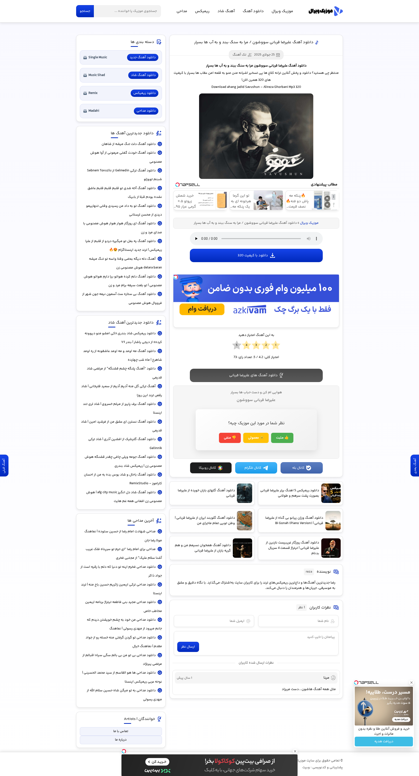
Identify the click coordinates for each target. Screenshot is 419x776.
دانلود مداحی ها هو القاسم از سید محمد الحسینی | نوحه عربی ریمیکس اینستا (122, 677)
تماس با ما (120, 731)
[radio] (275, 345)
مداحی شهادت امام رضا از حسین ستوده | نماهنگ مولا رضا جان (123, 536)
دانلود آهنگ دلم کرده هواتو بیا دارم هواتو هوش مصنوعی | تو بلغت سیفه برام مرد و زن (123, 281)
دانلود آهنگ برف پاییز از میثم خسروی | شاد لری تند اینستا (122, 408)
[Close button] (411, 682)
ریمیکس (202, 11)
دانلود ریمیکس (144, 93)
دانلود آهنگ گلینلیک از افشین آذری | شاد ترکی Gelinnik (125, 444)
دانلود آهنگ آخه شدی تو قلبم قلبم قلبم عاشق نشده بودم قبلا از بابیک (125, 193)
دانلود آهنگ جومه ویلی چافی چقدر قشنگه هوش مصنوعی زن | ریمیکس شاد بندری (123, 461)
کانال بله (298, 468)
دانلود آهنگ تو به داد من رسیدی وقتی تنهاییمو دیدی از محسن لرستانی (124, 210)
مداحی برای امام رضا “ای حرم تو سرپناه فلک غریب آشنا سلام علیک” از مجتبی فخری (124, 554)
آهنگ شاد (226, 11)
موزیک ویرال (326, 11)
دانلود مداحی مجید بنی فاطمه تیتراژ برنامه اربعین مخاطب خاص (123, 607)
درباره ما (121, 740)
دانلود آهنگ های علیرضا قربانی (253, 375)
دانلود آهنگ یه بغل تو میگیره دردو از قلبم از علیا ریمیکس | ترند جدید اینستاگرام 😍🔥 (123, 246)
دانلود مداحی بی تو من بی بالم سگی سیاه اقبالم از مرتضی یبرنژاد (122, 660)
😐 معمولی (256, 438)
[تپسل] (175, 277)
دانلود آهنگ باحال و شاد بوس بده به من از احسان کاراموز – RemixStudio (123, 479)
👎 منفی (230, 438)
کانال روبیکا (207, 468)
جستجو (85, 11)
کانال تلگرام (252, 468)
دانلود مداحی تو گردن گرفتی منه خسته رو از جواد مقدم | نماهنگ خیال (124, 642)
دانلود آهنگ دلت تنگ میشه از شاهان (129, 144)
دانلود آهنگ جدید (143, 57)
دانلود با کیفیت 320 (253, 255)
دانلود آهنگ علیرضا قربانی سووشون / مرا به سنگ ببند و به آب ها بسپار (254, 42)
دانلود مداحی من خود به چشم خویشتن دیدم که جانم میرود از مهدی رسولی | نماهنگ (124, 624)
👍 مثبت (282, 438)
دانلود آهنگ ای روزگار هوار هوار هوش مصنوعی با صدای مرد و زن (122, 228)
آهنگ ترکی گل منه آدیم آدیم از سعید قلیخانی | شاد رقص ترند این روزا (121, 391)
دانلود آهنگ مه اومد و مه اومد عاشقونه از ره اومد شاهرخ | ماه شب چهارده (122, 356)
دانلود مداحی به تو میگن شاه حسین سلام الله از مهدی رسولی (124, 695)
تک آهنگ (239, 55)
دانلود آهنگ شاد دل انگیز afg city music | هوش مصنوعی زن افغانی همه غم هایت (124, 497)
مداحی (182, 11)
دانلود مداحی (146, 111)
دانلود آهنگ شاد (143, 75)
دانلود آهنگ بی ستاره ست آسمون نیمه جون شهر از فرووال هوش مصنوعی (122, 299)
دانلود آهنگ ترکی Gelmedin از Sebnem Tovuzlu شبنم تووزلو (124, 175)
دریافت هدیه (383, 741)
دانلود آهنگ (253, 11)
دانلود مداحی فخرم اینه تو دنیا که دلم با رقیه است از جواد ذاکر (121, 571)
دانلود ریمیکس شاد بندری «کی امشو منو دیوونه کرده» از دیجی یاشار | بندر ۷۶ (123, 338)
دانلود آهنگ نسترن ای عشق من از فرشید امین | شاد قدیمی (121, 426)
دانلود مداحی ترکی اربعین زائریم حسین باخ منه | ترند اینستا (121, 589)
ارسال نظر (188, 647)
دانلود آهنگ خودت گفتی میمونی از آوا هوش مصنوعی (126, 157)
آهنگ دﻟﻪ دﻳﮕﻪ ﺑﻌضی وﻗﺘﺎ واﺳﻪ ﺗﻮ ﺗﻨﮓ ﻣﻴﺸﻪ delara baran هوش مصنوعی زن (125, 263)
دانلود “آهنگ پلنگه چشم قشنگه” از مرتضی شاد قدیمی (124, 373)
